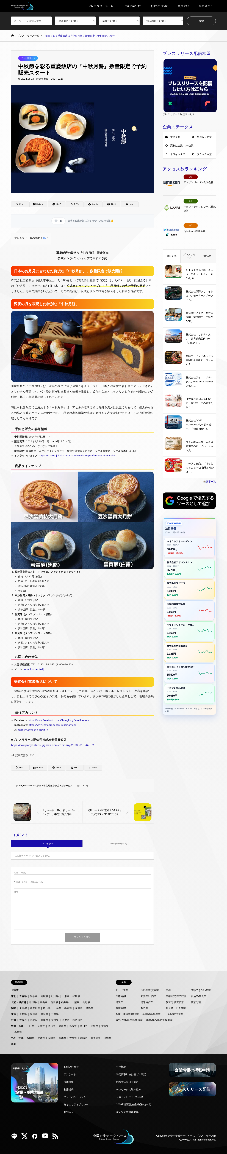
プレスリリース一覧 (101, 5)
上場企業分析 (132, 5)
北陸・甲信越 (18, 1002)
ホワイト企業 (177, 154)
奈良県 (55, 1020)
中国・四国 (17, 1026)
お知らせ (69, 1112)
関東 (13, 1008)
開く (45, 238)
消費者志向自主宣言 (127, 1081)
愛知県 (23, 1014)
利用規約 (69, 1089)
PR (20, 785)
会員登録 (183, 5)
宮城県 (44, 996)
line (15, 1137)
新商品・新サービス (62, 785)
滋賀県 (65, 1020)
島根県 (62, 1026)
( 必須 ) (20, 873)
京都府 (33, 1020)
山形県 (65, 996)
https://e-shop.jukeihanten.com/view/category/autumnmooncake (77, 455)
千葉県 (57, 1008)
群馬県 (89, 1008)
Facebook (36, 1137)
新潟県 (33, 1002)
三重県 (55, 1014)
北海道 (15, 990)
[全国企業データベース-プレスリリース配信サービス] (22, 6)
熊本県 (62, 1038)
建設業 (119, 1002)
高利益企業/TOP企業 (181, 145)
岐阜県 (44, 1014)
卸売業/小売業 (148, 996)
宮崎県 (83, 1038)
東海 (13, 1014)
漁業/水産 (196, 1002)
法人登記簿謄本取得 (127, 1112)
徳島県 (94, 1026)
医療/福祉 (121, 996)
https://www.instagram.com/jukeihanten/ (52, 724)
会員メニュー (207, 5)
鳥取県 (73, 1026)
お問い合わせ (159, 5)
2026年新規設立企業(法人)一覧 (133, 1104)
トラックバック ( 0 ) (118, 843)
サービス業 (122, 990)
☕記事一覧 (209, 481)
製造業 (144, 1008)
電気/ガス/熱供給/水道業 (129, 1020)
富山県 (43, 1002)
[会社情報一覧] (34, 1082)
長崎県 (52, 1038)
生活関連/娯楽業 (151, 1014)
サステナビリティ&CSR (129, 1097)
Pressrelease (29, 785)
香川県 (83, 1026)
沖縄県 (107, 1038)
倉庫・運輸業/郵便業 (127, 1014)
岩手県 (33, 996)
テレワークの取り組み (128, 1089)
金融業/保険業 (175, 1014)
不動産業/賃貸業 (150, 990)
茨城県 (78, 1008)
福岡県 (30, 1038)
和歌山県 (77, 1020)
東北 (13, 996)
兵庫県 (44, 1020)
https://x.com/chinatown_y (33, 729)
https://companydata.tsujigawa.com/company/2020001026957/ (52, 745)
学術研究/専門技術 (176, 996)
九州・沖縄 (17, 1038)
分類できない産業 (201, 990)
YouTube (46, 1137)
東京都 (23, 1008)
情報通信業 (147, 1002)
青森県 (23, 996)
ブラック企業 (204, 154)
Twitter (25, 1137)
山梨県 (75, 1002)
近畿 (13, 1020)
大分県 (73, 1038)
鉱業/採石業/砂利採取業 (159, 1020)
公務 (168, 990)
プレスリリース (28, 58)
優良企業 (175, 136)
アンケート (70, 1074)
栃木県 (68, 1008)
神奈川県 (35, 1008)
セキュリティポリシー (76, 1104)
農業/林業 (121, 1008)
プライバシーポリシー (76, 1097)
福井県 (65, 1002)
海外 (13, 1044)
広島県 (41, 1026)
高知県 (18, 1032)
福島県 (76, 996)
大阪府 (23, 1020)
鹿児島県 (96, 1038)
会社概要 (121, 1066)
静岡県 (33, 1014)
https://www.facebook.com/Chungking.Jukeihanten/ (59, 720)
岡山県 (52, 1026)
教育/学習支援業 (175, 1002)
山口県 (30, 1026)
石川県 (54, 1002)
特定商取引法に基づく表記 (131, 1074)
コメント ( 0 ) (47, 843)
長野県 (86, 1002)
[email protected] (34, 669)
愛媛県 (105, 1026)
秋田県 (55, 996)
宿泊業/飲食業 (198, 996)
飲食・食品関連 (44, 785)
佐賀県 (41, 1038)
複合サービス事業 (176, 1008)
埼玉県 (47, 1008)
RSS (56, 1137)
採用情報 (69, 1081)
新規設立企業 (204, 136)
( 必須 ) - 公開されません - (29, 882)
